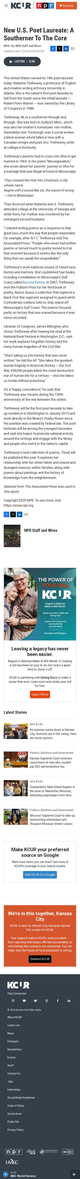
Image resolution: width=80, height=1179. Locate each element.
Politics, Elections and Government (51, 752)
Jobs (10, 1081)
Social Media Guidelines (21, 1097)
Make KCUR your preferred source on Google (40, 852)
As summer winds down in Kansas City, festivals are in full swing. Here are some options (53, 734)
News (10, 1033)
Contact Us (13, 1073)
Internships (13, 1089)
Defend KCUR (40, 959)
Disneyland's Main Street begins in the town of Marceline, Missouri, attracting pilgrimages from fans (52, 791)
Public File (13, 1121)
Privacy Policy (15, 1130)
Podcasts (12, 1041)
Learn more (40, 694)
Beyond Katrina (34, 282)
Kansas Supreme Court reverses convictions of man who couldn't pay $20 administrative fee (51, 762)
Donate (68, 5)
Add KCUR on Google (40, 875)
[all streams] (75, 1174)
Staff (10, 1065)
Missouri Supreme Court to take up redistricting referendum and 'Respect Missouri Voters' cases (52, 820)
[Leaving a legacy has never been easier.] (40, 604)
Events (11, 1057)
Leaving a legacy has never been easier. (40, 651)
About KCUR (14, 1017)
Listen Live (13, 1025)
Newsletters (14, 1049)
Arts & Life (36, 724)
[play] (5, 1174)
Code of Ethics (15, 1105)
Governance (14, 1113)
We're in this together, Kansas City (40, 916)
